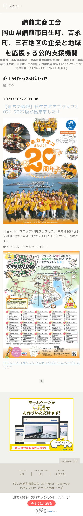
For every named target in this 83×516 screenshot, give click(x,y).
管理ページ (56, 487)
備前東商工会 (31, 483)
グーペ (42, 487)
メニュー (14, 6)
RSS (10, 85)
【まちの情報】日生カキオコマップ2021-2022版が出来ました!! (40, 109)
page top (70, 461)
